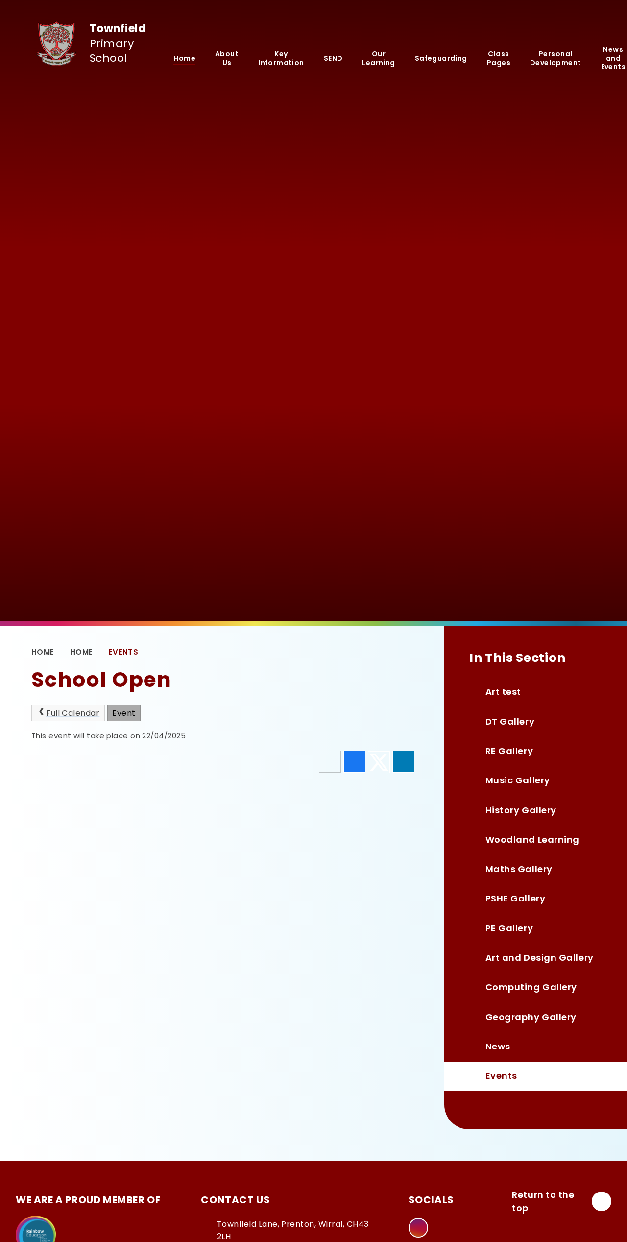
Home (42, 652)
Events (124, 652)
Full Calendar (72, 713)
